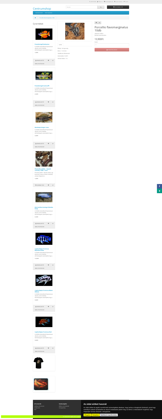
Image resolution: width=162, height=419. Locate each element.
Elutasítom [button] (96, 415)
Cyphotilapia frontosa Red (43, 332)
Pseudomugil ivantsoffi (42, 86)
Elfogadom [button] (87, 415)
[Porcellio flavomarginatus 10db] (75, 31)
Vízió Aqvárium (48, 12)
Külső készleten (112, 50)
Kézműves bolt (39, 12)
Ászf (35, 409)
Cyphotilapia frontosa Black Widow (44, 291)
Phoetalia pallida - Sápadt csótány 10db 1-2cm (43, 169)
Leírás (60, 44)
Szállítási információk (39, 406)
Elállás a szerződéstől (64, 406)
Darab (96, 42)
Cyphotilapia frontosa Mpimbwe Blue (42, 249)
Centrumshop (42, 8)
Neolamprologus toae (42, 127)
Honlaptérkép (62, 408)
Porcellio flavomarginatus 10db (47, 18)
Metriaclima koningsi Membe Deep (44, 208)
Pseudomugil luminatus (42, 44)
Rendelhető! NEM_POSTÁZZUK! (39, 62)
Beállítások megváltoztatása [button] (109, 415)
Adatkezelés (37, 408)
